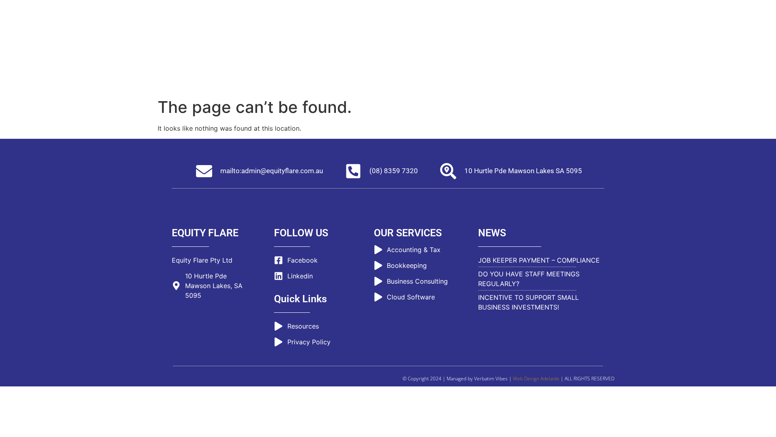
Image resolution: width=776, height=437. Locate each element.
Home (323, 34)
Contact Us (528, 34)
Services (406, 34)
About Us (362, 34)
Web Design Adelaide (536, 378)
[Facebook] (592, 11)
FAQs (453, 34)
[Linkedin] (607, 11)
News (487, 34)
